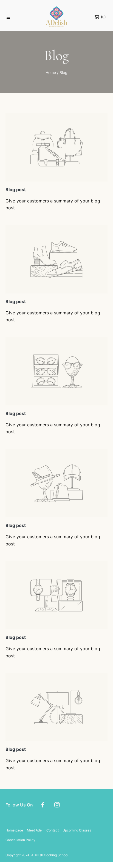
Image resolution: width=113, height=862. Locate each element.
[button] (8, 17)
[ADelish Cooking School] (56, 17)
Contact (52, 830)
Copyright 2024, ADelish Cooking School (36, 855)
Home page (14, 830)
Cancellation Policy (20, 840)
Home (51, 72)
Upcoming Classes (77, 830)
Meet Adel (35, 830)
